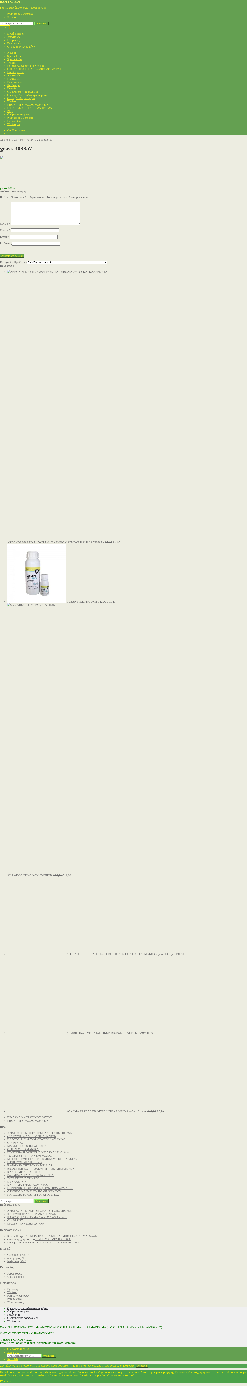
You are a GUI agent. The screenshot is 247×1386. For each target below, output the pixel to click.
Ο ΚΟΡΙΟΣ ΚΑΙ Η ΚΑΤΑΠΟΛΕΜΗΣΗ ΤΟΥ (34, 1191)
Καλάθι (11, 88)
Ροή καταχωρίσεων (18, 1295)
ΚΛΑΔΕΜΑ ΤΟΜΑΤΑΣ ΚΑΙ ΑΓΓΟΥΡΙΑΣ (33, 1194)
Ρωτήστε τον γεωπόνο (20, 13)
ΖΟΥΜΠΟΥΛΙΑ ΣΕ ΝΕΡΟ (23, 1178)
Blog (10, 111)
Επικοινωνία (14, 43)
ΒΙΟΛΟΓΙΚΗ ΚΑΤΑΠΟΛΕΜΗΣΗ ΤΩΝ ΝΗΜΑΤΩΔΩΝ (41, 1168)
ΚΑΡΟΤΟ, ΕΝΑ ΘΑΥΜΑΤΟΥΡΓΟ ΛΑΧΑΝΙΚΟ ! (37, 1139)
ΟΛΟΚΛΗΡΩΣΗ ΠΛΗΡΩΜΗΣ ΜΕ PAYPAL (34, 69)
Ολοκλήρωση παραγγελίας (22, 91)
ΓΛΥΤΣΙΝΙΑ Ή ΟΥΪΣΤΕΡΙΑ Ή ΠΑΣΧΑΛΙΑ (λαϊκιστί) (39, 1152)
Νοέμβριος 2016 (16, 1261)
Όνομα (5, 230)
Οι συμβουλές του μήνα (21, 46)
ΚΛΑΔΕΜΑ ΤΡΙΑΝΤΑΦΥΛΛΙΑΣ (27, 1184)
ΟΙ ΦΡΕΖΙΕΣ (15, 1142)
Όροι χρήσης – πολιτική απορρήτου (27, 95)
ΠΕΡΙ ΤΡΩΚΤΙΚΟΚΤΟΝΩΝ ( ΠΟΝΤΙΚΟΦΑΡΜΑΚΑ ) (40, 1188)
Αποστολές (13, 36)
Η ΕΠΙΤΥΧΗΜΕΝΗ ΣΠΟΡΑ (24, 1162)
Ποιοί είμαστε (15, 33)
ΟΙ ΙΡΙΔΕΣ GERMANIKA (23, 1149)
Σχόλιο (5, 223)
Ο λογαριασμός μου (18, 1348)
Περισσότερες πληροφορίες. (118, 1365)
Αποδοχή (142, 1365)
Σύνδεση (12, 17)
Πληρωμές (13, 40)
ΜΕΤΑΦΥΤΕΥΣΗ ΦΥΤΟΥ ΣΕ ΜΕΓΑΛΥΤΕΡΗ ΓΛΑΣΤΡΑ (42, 1159)
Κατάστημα (13, 85)
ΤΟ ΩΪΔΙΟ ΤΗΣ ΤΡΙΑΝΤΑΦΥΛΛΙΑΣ (29, 1155)
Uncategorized (15, 1276)
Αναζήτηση (41, 23)
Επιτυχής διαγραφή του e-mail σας (26, 65)
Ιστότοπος (6, 243)
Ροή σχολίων (14, 1298)
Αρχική (11, 52)
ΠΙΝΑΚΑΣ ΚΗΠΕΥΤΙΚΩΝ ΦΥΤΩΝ (29, 108)
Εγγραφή (12, 1289)
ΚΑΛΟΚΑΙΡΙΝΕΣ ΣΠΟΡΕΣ (24, 1171)
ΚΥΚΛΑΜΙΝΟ (16, 1181)
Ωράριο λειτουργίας (18, 114)
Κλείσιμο (5, 1381)
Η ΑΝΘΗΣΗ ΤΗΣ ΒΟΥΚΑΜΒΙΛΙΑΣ (29, 1165)
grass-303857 (27, 139)
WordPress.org (15, 1302)
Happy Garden (15, 120)
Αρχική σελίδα (8, 139)
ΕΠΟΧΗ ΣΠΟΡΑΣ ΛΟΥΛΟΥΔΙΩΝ (28, 104)
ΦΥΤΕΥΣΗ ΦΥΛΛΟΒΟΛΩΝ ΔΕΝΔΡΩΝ (31, 1136)
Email (4, 236)
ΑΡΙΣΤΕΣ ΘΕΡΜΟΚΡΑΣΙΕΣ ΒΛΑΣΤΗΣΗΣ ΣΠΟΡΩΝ (39, 1133)
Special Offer (14, 56)
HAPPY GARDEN (11, 1)
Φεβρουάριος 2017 (18, 1254)
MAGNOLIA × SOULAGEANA (27, 1146)
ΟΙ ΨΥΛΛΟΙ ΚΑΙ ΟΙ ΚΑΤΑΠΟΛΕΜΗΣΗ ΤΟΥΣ (51, 1242)
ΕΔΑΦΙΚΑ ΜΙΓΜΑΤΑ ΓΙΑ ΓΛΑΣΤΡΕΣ (30, 1175)
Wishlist (11, 62)
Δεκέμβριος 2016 (17, 1258)
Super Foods (14, 1273)
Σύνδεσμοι (13, 124)
